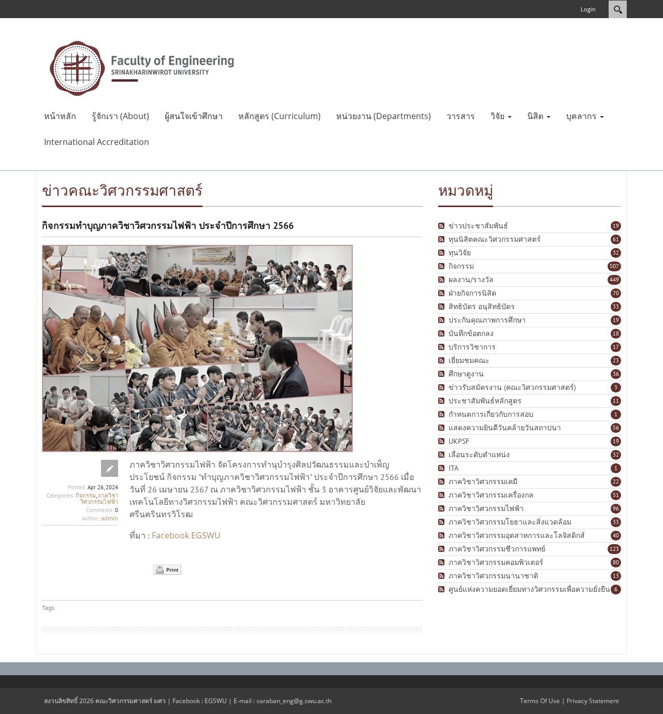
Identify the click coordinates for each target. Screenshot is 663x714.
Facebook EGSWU (186, 535)
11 (616, 400)
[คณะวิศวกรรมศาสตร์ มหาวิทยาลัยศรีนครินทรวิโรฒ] (142, 67)
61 (616, 239)
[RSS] (442, 226)
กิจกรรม (86, 495)
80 (616, 562)
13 (616, 575)
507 (614, 266)
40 (616, 535)
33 (616, 306)
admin (109, 518)
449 (614, 279)
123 (614, 548)
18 (616, 333)
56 (616, 427)
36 (616, 373)
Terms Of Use (540, 700)
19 (616, 225)
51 (616, 495)
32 (616, 252)
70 (616, 293)
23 (616, 360)
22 (616, 481)
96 (616, 508)
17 (616, 347)
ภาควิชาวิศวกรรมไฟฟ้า (99, 498)
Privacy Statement (593, 700)
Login (588, 9)
